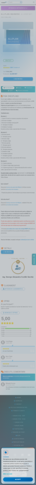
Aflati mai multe (7, 474)
